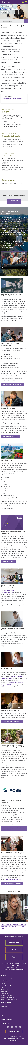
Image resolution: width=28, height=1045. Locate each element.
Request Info (14, 942)
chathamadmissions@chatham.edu (14, 969)
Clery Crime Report (7, 1019)
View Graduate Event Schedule (13, 884)
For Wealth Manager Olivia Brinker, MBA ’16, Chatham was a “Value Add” (13, 926)
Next (26, 907)
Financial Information (6, 995)
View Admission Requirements (13, 722)
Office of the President (7, 978)
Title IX (3, 1015)
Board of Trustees (5, 980)
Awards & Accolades (6, 986)
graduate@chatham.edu (13, 879)
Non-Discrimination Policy (11, 1038)
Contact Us (4, 1006)
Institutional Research (6, 982)
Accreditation (4, 993)
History (2, 987)
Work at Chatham (6, 1002)
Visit (14, 950)
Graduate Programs (7, 21)
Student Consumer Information (9, 999)
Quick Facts (4, 984)
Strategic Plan (4, 989)
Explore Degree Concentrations (13, 385)
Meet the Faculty (9, 562)
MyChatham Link (14, 1031)
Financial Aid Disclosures (7, 997)
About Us (3, 975)
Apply (14, 957)
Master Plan (4, 991)
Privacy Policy (14, 1040)
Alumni (3, 1011)
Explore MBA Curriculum (11, 437)
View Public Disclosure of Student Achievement (12, 829)
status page (10, 824)
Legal (22, 1038)
